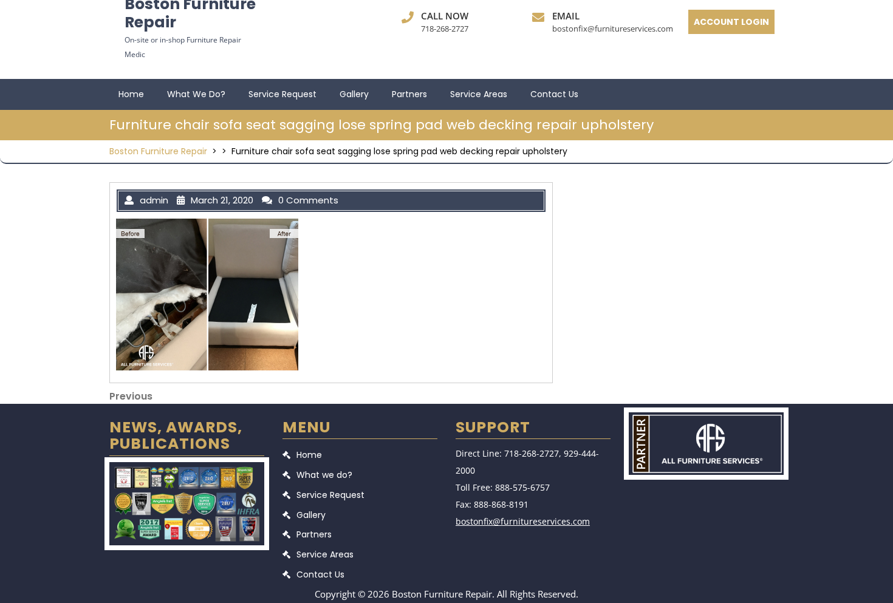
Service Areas (478, 94)
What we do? (196, 94)
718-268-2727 (444, 28)
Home (131, 94)
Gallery (354, 94)
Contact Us (554, 94)
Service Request (282, 94)
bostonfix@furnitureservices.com (612, 28)
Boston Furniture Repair (158, 151)
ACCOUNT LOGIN (731, 22)
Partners (409, 94)
